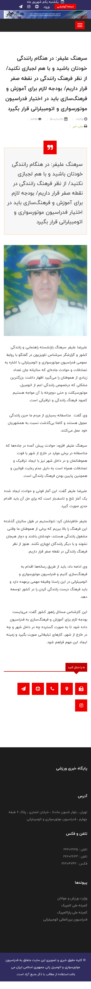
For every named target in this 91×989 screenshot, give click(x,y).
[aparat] (36, 7)
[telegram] (20, 7)
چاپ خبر (78, 126)
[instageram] (28, 7)
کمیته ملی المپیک (74, 905)
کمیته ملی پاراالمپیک (72, 912)
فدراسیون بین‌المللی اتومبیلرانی (65, 919)
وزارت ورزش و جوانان (72, 898)
